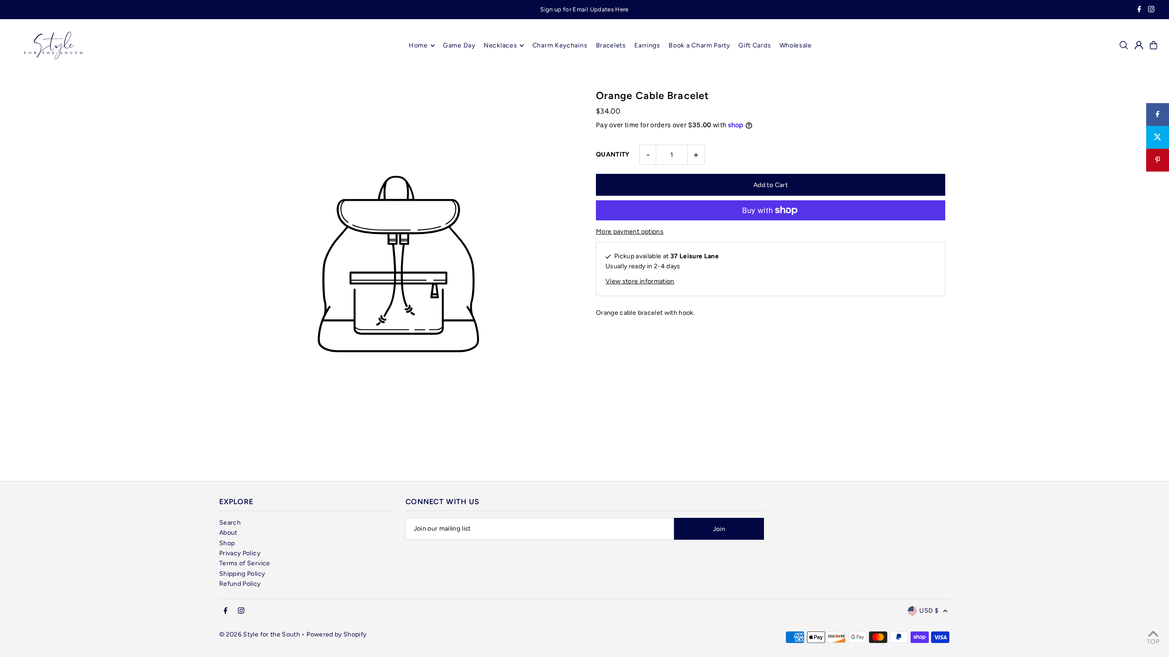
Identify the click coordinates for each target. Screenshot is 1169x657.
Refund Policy (240, 584)
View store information (640, 281)
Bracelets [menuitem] (611, 45)
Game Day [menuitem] (459, 45)
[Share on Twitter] (1157, 137)
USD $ (928, 611)
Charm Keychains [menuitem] (560, 45)
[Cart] (1153, 45)
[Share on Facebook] (1157, 114)
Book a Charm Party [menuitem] (699, 45)
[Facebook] (1139, 10)
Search (230, 523)
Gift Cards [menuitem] (754, 45)
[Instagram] (1151, 10)
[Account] (1139, 45)
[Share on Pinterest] (1157, 160)
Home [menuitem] (418, 45)
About (228, 533)
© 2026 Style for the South (259, 634)
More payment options (629, 231)
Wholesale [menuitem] (795, 45)
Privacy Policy (239, 553)
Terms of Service (244, 563)
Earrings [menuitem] (647, 45)
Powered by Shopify (336, 634)
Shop (227, 543)
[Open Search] (1124, 45)
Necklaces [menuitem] (500, 45)
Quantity (613, 154)
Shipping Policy (242, 574)
